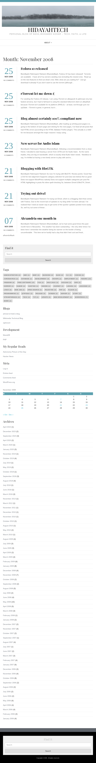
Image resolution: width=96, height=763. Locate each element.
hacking (66, 282)
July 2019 (7, 463)
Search (48, 260)
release (41, 293)
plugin (72, 289)
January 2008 (8, 620)
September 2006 (9, 683)
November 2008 (9, 575)
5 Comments (8, 155)
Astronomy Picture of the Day (14, 352)
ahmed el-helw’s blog (11, 314)
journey (59, 286)
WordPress (81, 297)
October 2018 (8, 472)
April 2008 (7, 606)
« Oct (5, 415)
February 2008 (9, 615)
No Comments (9, 80)
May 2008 (7, 602)
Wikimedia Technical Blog (13, 318)
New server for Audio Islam (40, 143)
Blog (59, 275)
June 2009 (7, 548)
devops (57, 278)
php (62, 289)
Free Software (26, 282)
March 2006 (7, 709)
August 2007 (8, 642)
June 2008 (7, 597)
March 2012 (7, 503)
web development (63, 297)
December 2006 (9, 669)
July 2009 (7, 544)
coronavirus (11, 278)
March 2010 (7, 535)
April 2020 (7, 440)
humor (21, 286)
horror (9, 286)
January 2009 (8, 566)
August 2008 (8, 588)
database (26, 278)
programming (11, 293)
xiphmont (6, 323)
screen (53, 293)
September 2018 (9, 476)
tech (26, 297)
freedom (9, 282)
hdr (77, 282)
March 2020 (7, 445)
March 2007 (7, 656)
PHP (4, 340)
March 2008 (7, 611)
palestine (50, 289)
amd (27, 275)
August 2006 (8, 687)
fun (41, 282)
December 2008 (9, 571)
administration (12, 275)
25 (22, 408)
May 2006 (7, 701)
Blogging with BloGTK (37, 168)
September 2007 (9, 638)
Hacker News (8, 356)
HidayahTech (48, 29)
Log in (5, 369)
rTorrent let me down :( (37, 93)
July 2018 (7, 485)
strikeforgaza (12, 297)
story (77, 293)
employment (71, 278)
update (46, 297)
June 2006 (7, 696)
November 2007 (9, 629)
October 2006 (8, 678)
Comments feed (9, 378)
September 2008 (9, 584)
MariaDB (6, 335)
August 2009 (8, 539)
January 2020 (8, 449)
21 (61, 405)
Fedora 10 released (34, 68)
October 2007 (8, 633)
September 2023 (9, 436)
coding (79, 275)
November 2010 (9, 517)
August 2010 (8, 526)
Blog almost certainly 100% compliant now (51, 118)
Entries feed (7, 373)
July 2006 (7, 692)
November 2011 (9, 508)
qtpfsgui (27, 293)
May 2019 (7, 467)
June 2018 (7, 490)
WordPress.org (9, 382)
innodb (46, 286)
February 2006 (9, 714)
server (65, 293)
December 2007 (9, 624)
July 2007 (7, 647)
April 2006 (7, 705)
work (8, 301)
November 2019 (9, 454)
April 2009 (7, 552)
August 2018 (8, 481)
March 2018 (7, 494)
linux (8, 289)
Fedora (86, 278)
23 (87, 405)
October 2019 (8, 458)
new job (20, 289)
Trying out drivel (33, 193)
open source (35, 289)
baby (36, 275)
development (42, 278)
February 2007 (9, 660)
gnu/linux (52, 282)
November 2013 (9, 499)
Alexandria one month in (38, 218)
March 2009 (7, 557)
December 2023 (9, 431)
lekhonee (84, 286)
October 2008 (8, 579)
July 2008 (7, 593)
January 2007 (8, 665)
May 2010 (7, 530)
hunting (33, 286)
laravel (71, 286)
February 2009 (9, 562)
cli (69, 275)
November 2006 (9, 674)
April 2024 (7, 427)
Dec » (11, 415)
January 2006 (8, 719)
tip (36, 297)
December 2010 (9, 512)
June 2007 (7, 651)
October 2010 (8, 521)
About (47, 43)
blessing (48, 275)
